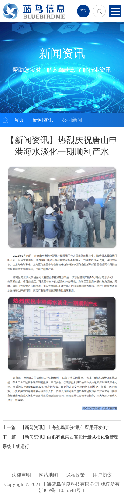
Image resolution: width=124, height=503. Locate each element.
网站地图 (48, 475)
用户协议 (102, 475)
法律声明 (21, 475)
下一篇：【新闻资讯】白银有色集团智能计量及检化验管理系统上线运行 (60, 442)
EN (83, 11)
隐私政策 (75, 475)
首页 (19, 120)
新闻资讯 (43, 120)
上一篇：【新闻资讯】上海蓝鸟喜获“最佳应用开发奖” (56, 427)
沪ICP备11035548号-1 (62, 490)
